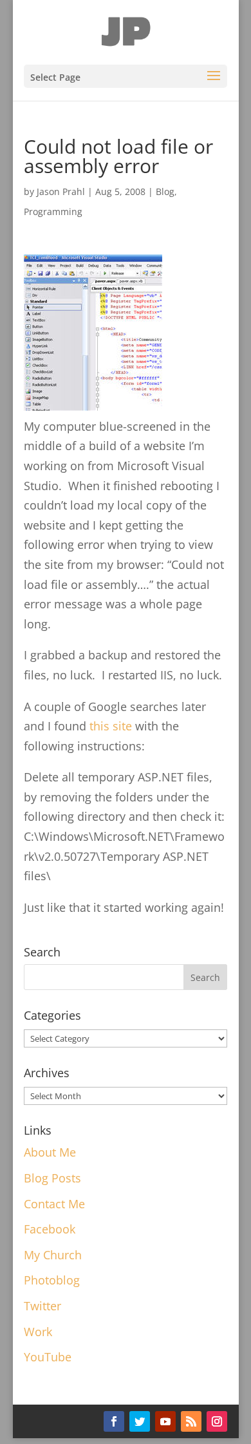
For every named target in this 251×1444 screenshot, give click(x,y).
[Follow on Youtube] (165, 1421)
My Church (53, 1255)
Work (38, 1331)
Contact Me (54, 1204)
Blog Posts (52, 1178)
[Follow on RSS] (191, 1421)
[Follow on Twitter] (139, 1421)
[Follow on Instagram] (217, 1421)
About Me (50, 1152)
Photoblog (52, 1280)
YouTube (47, 1357)
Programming (53, 211)
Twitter (42, 1306)
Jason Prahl (61, 191)
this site (110, 726)
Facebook (49, 1229)
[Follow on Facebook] (114, 1421)
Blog (165, 191)
